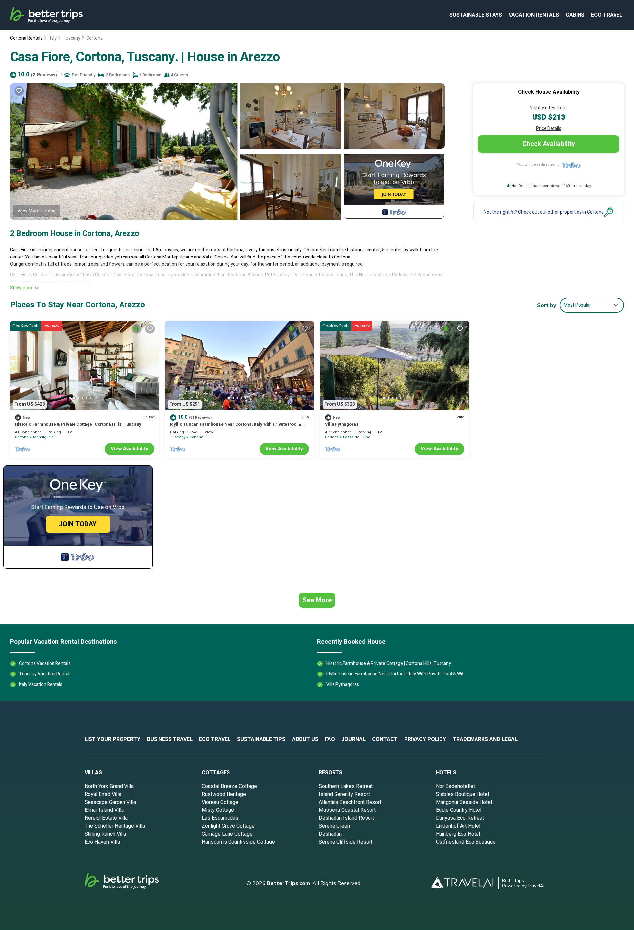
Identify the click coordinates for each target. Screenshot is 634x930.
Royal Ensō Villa (103, 794)
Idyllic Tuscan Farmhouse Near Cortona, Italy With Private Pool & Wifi (235, 427)
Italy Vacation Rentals (40, 684)
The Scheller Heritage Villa (115, 826)
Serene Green (334, 826)
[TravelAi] (465, 883)
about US (305, 739)
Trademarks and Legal (485, 739)
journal (353, 739)
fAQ (330, 739)
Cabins (575, 15)
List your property (112, 739)
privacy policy (425, 739)
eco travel (606, 15)
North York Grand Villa (109, 786)
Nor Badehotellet (455, 786)
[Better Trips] (131, 883)
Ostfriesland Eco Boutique (466, 842)
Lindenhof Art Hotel (458, 826)
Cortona (94, 38)
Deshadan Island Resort (346, 818)
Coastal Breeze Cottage (229, 786)
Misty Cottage (218, 810)
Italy (53, 38)
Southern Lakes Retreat (346, 786)
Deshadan (330, 834)
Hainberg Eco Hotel (458, 834)
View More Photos (36, 210)
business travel (170, 739)
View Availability (129, 448)
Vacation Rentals (534, 15)
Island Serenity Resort (344, 794)
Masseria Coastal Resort (347, 810)
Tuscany (71, 38)
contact (385, 739)
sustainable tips (261, 739)
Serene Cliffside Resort (345, 842)
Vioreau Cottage (220, 802)
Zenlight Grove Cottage (228, 826)
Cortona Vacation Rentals (45, 663)
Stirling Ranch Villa (105, 834)
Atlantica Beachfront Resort (350, 802)
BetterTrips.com (288, 883)
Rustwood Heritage (224, 794)
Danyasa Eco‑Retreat (460, 818)
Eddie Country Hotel (458, 810)
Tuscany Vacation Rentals (45, 674)
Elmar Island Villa (104, 810)
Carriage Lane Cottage (227, 834)
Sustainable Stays (475, 15)
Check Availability (548, 144)
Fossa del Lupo (356, 437)
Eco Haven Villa (102, 842)
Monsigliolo (43, 437)
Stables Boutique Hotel (462, 794)
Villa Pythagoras (342, 424)
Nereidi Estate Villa (106, 818)
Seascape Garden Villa (110, 802)
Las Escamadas (220, 818)
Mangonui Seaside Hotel (464, 802)
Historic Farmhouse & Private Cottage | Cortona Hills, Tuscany (78, 424)
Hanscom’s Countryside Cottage (238, 842)
